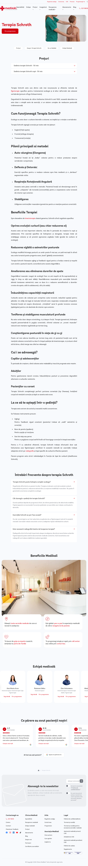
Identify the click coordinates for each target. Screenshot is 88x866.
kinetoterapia (30, 218)
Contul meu (61, 1)
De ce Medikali (52, 48)
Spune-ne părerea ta (55, 754)
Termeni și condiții (69, 822)
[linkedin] (13, 832)
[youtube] (17, 832)
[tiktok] (20, 832)
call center (76, 641)
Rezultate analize (51, 1)
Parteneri (28, 843)
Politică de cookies (69, 846)
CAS (67, 1)
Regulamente (68, 849)
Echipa (28, 7)
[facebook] (7, 832)
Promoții (72, 1)
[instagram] (10, 832)
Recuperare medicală (31, 822)
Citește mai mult (8, 743)
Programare (48, 826)
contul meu (61, 644)
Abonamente (29, 832)
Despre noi (28, 839)
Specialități (28, 819)
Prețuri (18, 48)
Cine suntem (48, 835)
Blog (26, 836)
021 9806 (84, 8)
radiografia (30, 451)
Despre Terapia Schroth (34, 48)
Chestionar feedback (12, 829)
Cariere (8, 822)
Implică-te (48, 842)
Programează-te (80, 1)
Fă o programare (10, 31)
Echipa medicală (30, 826)
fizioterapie (15, 91)
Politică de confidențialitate (72, 819)
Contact (8, 826)
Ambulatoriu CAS (69, 837)
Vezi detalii (7, 696)
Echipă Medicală (67, 48)
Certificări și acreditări (32, 846)
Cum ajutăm (48, 838)
